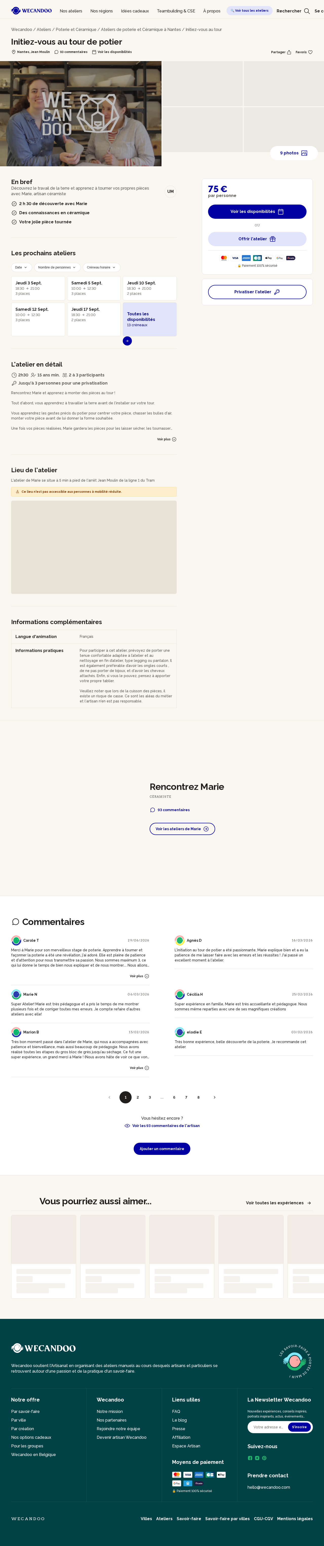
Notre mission (110, 1411)
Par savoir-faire (25, 1411)
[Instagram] (257, 1458)
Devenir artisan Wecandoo (122, 1437)
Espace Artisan (186, 1446)
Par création (22, 1428)
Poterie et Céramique (76, 29)
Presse (178, 1428)
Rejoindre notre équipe (118, 1428)
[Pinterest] (264, 1458)
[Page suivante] (215, 1097)
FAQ (176, 1411)
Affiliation (181, 1437)
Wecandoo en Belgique (33, 1454)
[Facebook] (250, 1458)
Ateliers (44, 29)
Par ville (18, 1420)
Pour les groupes (27, 1446)
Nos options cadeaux (31, 1437)
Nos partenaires (112, 1420)
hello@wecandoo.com (269, 1487)
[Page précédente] (109, 1097)
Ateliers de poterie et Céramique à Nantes (141, 29)
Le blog (179, 1420)
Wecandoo (21, 29)
